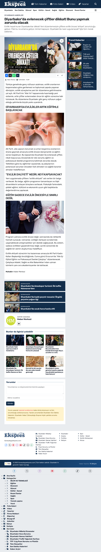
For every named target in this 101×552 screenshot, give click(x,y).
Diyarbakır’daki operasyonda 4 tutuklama (12, 349)
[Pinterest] (13, 445)
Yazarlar (85, 4)
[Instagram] (17, 445)
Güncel (28, 10)
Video (72, 4)
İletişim (63, 440)
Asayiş (63, 436)
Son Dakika (19, 10)
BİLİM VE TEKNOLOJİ (19, 481)
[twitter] (27, 471)
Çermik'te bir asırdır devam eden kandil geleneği (33, 370)
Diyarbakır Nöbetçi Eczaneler (22, 531)
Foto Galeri (58, 4)
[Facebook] (6, 445)
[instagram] (39, 471)
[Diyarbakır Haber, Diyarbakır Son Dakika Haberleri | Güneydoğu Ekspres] (15, 4)
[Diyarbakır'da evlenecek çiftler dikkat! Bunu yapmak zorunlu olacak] (34, 55)
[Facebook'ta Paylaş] (6, 75)
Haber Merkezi (11, 79)
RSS (8, 464)
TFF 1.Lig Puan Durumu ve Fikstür (24, 541)
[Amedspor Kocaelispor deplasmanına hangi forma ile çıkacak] (35, 340)
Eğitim (61, 10)
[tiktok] (77, 471)
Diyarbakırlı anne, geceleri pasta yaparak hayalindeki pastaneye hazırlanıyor (54, 371)
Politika (63, 438)
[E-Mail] (19, 323)
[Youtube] (20, 445)
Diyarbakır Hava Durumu (46, 438)
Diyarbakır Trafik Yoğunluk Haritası (24, 539)
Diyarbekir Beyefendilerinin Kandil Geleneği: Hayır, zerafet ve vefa (54, 350)
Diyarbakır (8, 10)
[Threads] (28, 445)
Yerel (12, 504)
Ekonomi (69, 10)
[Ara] (95, 4)
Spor (35, 10)
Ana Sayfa (11, 476)
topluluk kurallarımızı (26, 410)
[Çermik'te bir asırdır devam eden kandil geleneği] (35, 361)
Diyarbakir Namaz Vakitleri (47, 440)
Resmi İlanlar (80, 10)
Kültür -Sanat (16, 491)
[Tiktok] (24, 445)
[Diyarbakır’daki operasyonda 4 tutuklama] (15, 340)
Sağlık (54, 10)
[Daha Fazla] (17, 75)
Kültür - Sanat (44, 10)
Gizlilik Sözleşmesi (86, 438)
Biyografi (11, 519)
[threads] (90, 471)
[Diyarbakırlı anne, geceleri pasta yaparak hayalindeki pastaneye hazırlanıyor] (55, 361)
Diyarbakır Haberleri (13, 15)
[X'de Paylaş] (10, 75)
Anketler (10, 521)
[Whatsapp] (31, 445)
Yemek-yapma (16, 501)
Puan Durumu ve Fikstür (46, 447)
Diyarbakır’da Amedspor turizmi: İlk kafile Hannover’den (14, 370)
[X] (9, 445)
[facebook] (14, 471)
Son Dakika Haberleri (45, 451)
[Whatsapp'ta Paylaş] (14, 75)
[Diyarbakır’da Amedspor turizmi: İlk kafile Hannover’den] (15, 361)
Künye (82, 440)
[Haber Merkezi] (11, 320)
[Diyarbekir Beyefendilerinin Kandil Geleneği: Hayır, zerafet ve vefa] (55, 340)
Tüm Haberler (40, 4)
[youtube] (52, 471)
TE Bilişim (93, 464)
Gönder (10, 403)
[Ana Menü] (96, 10)
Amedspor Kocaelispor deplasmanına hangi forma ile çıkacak (35, 349)
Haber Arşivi (42, 454)
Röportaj (10, 516)
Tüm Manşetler (43, 449)
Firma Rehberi (13, 514)
